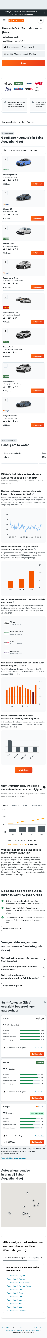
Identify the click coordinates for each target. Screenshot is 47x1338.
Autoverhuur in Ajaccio (15, 1293)
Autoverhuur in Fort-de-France (19, 1286)
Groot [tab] (25, 805)
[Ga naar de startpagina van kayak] (16, 20)
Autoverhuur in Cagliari (16, 1275)
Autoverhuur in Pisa (14, 1303)
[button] (44, 13)
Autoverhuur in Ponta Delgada (18, 1282)
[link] (23, 770)
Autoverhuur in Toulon (15, 1296)
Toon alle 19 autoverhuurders (13, 1158)
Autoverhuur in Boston (15, 1307)
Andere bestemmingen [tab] (15, 1258)
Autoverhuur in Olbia (15, 1289)
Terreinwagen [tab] (37, 805)
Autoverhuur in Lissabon (16, 1310)
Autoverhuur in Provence (13, 1330)
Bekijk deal (37, 184)
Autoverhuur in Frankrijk (34, 1328)
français (29, 14)
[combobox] (12, 37)
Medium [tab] (15, 805)
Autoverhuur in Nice (32, 1330)
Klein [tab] (5, 805)
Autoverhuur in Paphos (16, 1279)
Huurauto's (19, 1328)
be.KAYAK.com (7, 1328)
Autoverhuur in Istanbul (16, 1300)
